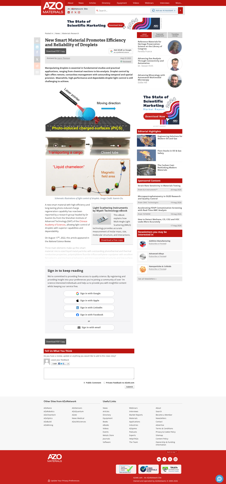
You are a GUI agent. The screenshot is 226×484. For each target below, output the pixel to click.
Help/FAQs (133, 438)
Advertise (160, 425)
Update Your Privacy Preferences (64, 480)
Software (107, 442)
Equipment (107, 418)
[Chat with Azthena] (219, 479)
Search (159, 411)
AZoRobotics (49, 411)
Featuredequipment (159, 35)
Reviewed (127, 61)
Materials (133, 418)
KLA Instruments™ (150, 189)
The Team (133, 442)
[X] (37, 59)
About (158, 408)
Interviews (133, 411)
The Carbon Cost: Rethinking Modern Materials (167, 167)
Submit (129, 386)
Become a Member (164, 415)
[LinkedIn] (37, 47)
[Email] (37, 72)
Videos (106, 428)
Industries (133, 425)
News (57, 33)
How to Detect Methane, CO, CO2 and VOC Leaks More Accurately (158, 220)
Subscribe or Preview (157, 243)
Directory (106, 3)
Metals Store (108, 435)
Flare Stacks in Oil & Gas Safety (169, 151)
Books (105, 421)
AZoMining (48, 425)
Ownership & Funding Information (165, 443)
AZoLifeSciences (79, 421)
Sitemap (159, 435)
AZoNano (48, 408)
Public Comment (93, 382)
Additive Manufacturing (159, 241)
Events (106, 432)
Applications (134, 421)
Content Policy (162, 438)
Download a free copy (112, 240)
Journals (106, 438)
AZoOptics (48, 418)
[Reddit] (37, 66)
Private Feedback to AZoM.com (120, 382)
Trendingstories (175, 35)
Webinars (133, 408)
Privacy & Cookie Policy (166, 432)
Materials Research (70, 33)
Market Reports (136, 415)
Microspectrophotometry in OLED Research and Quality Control (159, 197)
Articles (106, 411)
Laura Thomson (63, 58)
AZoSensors (77, 408)
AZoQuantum (78, 411)
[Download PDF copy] (37, 40)
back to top (171, 452)
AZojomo (133, 428)
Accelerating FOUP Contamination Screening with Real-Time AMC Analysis (160, 208)
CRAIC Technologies (150, 202)
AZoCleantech (50, 415)
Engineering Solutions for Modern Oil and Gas (170, 137)
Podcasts (133, 432)
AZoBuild (48, 421)
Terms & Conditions (164, 428)
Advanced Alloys (156, 253)
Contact (159, 421)
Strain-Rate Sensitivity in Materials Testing (159, 185)
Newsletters (161, 418)
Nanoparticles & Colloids (160, 266)
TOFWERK (146, 214)
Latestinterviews (144, 35)
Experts (132, 435)
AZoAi (74, 415)
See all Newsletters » (147, 279)
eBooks (106, 425)
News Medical (78, 418)
